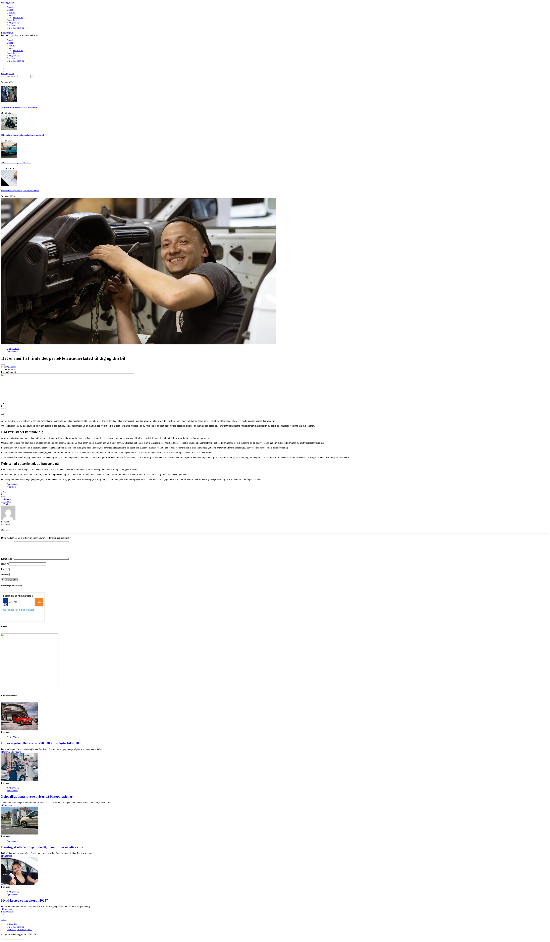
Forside (10, 7)
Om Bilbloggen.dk (15, 28)
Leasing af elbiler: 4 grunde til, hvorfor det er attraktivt (42, 847)
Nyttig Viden (13, 23)
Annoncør (5, 524)
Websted (5, 574)
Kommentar (7, 559)
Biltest (10, 10)
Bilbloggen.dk (7, 2)
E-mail (5, 569)
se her (193, 438)
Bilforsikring (18, 17)
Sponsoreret (12, 351)
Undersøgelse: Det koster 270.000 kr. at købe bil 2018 (40, 743)
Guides (10, 15)
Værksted (11, 487)
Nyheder (11, 12)
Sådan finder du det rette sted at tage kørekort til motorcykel (22, 135)
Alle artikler (12, 924)
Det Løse (11, 25)
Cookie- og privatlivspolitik (19, 929)
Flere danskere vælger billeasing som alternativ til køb (20, 190)
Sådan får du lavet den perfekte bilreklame (16, 163)
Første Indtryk (13, 20)
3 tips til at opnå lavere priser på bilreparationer (37, 796)
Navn (4, 564)
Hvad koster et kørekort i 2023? (24, 900)
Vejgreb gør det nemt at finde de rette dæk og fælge (19, 107)
